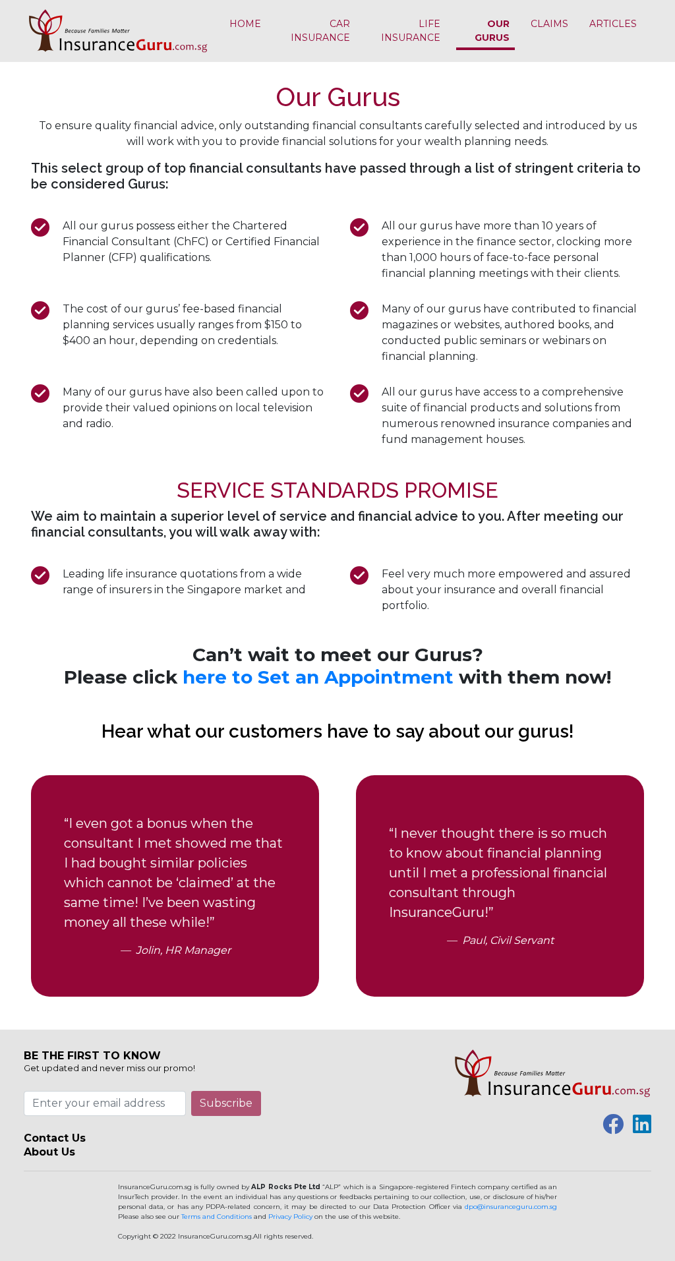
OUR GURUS (492, 31)
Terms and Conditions (216, 1216)
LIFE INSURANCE (410, 31)
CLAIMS (549, 24)
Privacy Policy (290, 1216)
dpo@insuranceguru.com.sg (511, 1206)
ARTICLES (613, 24)
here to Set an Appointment (318, 677)
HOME (245, 24)
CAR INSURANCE (320, 31)
